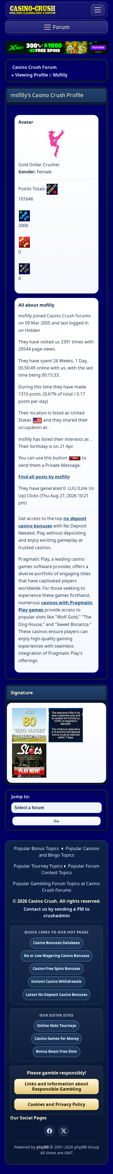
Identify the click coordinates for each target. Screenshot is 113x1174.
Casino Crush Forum (34, 67)
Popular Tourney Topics (38, 866)
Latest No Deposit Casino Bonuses (56, 994)
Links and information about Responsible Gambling (56, 1086)
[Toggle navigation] (97, 10)
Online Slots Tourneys (56, 1025)
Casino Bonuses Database (56, 942)
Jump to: (20, 797)
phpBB (42, 1147)
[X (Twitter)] (63, 1130)
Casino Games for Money (57, 1038)
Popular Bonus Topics (36, 848)
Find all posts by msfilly (44, 477)
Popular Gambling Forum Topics (46, 883)
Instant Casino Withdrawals (56, 981)
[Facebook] (49, 1130)
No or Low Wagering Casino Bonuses (56, 955)
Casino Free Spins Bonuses (56, 968)
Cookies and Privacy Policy (56, 1104)
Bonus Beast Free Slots (56, 1051)
